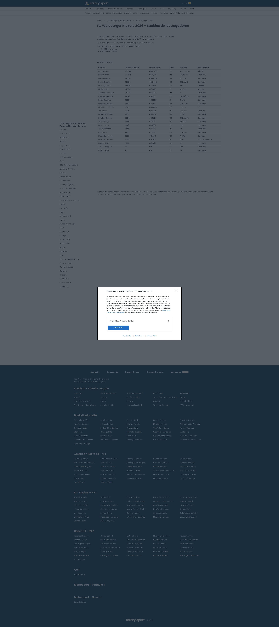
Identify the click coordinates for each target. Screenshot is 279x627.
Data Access (139, 336)
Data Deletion (127, 336)
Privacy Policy (152, 336)
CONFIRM (118, 328)
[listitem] (139, 321)
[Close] (177, 291)
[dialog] (139, 313)
